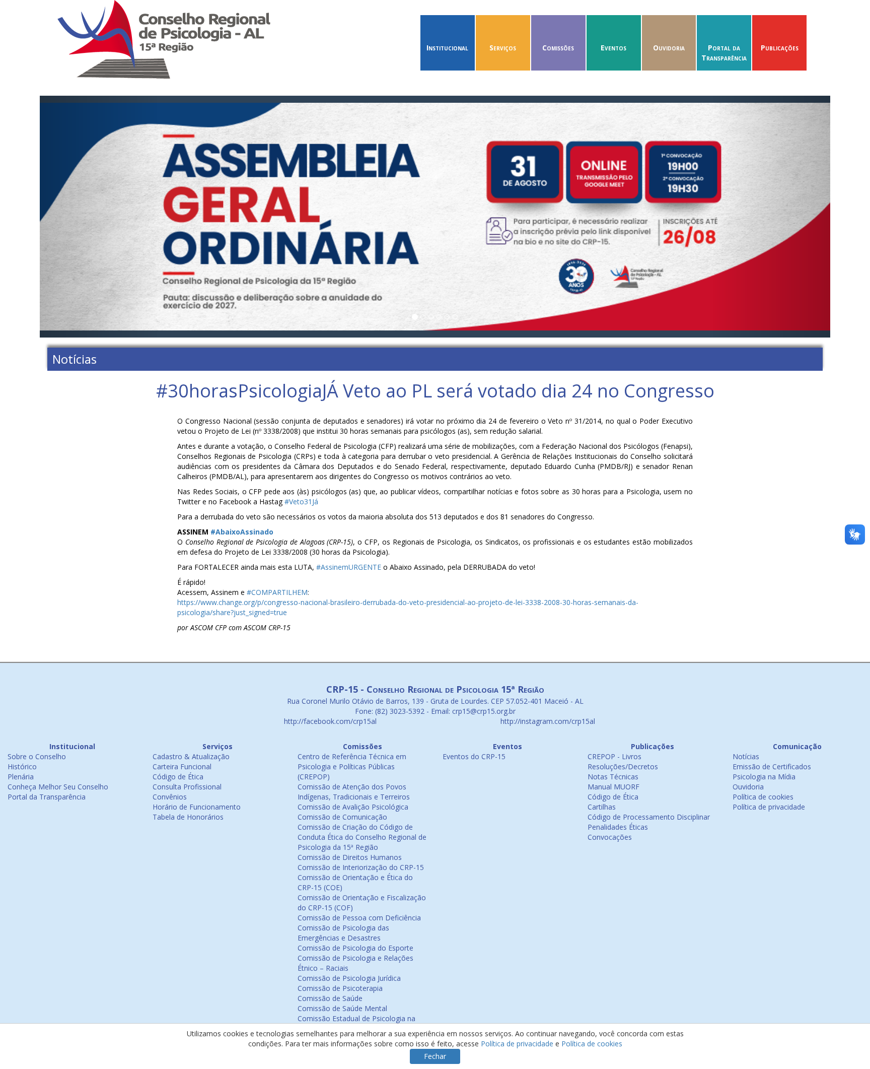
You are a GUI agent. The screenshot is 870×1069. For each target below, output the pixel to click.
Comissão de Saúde (330, 998)
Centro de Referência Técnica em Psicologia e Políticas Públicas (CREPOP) (352, 766)
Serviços (502, 47)
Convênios (170, 796)
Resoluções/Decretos (623, 766)
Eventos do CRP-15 (474, 756)
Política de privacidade (769, 807)
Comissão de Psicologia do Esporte (355, 948)
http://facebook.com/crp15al (329, 721)
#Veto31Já (301, 501)
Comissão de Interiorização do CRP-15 (361, 867)
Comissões (558, 47)
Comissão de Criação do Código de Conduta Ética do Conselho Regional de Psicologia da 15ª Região (362, 837)
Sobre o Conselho (37, 756)
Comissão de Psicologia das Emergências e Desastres (343, 933)
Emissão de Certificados (772, 766)
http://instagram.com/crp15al (546, 721)
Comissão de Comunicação (342, 817)
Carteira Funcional (182, 766)
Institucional (447, 47)
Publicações (780, 47)
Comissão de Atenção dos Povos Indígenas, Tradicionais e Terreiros (354, 791)
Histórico (22, 766)
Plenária (21, 776)
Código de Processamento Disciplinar (649, 817)
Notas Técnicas (613, 776)
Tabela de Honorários (188, 817)
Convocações (610, 837)
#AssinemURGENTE (348, 567)
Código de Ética (178, 776)
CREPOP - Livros (614, 756)
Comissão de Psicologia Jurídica (349, 978)
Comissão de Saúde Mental (342, 1008)
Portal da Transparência (724, 52)
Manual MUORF (613, 786)
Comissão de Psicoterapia (340, 988)
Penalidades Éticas (618, 827)
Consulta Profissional (187, 786)
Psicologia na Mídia (764, 776)
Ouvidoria (669, 47)
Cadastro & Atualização (191, 756)
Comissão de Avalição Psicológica (353, 807)
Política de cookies (763, 796)
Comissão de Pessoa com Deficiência (359, 917)
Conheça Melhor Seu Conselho (58, 786)
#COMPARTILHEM (277, 592)
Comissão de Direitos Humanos (350, 857)
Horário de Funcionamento (197, 807)
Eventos (613, 47)
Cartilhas (602, 807)
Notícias (746, 756)
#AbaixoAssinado (241, 532)
